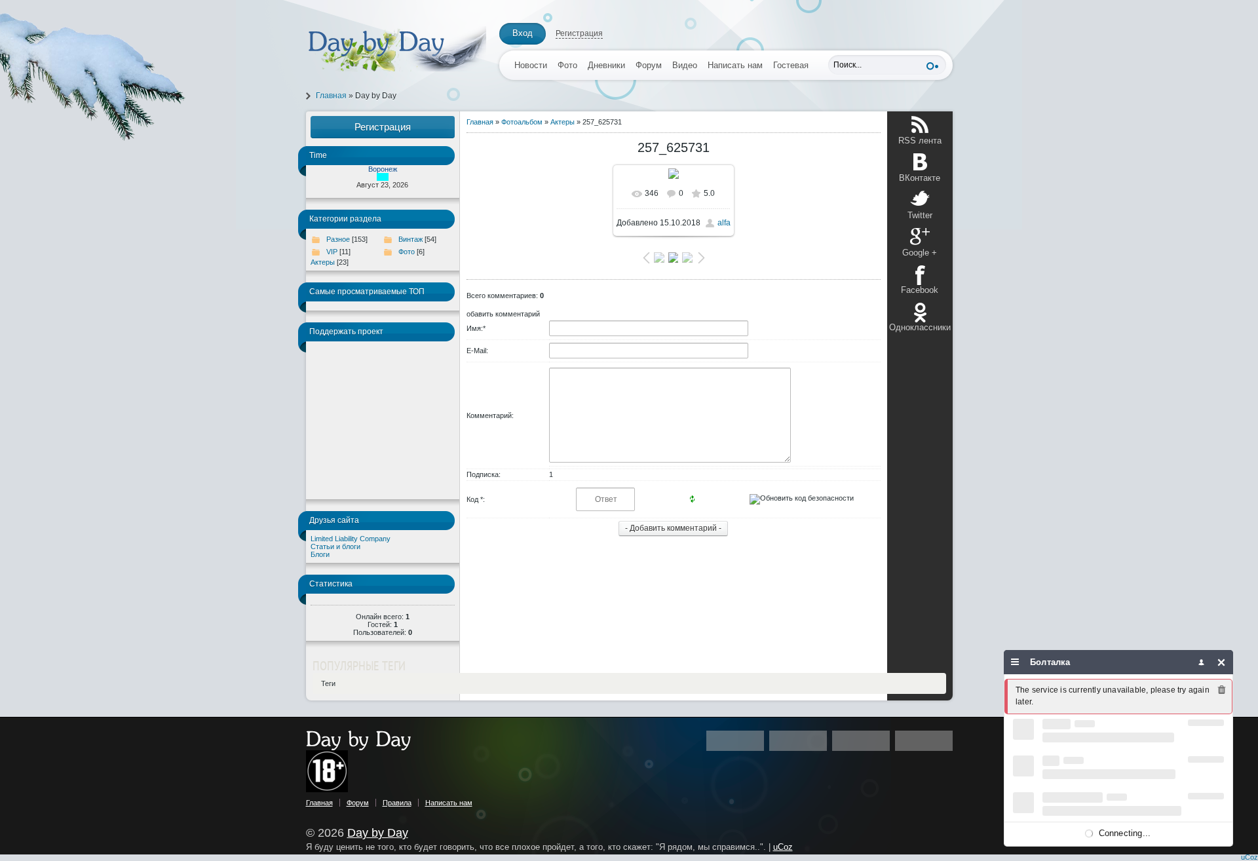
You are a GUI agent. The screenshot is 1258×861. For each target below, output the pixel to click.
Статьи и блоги (335, 546)
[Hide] (1221, 662)
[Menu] (1015, 662)
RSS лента (920, 140)
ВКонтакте (919, 178)
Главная (331, 95)
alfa (724, 222)
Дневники (606, 65)
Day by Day (377, 832)
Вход (522, 33)
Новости (530, 65)
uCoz (783, 847)
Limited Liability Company (351, 539)
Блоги (320, 554)
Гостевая (791, 65)
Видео (684, 65)
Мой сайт (396, 48)
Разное (338, 239)
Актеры (323, 262)
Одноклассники (920, 327)
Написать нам (735, 65)
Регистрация (579, 33)
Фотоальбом (522, 122)
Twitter (919, 215)
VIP (331, 252)
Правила (397, 803)
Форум (649, 65)
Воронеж (382, 169)
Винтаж (410, 239)
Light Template (371, 740)
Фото (567, 65)
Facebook (919, 290)
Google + (919, 253)
